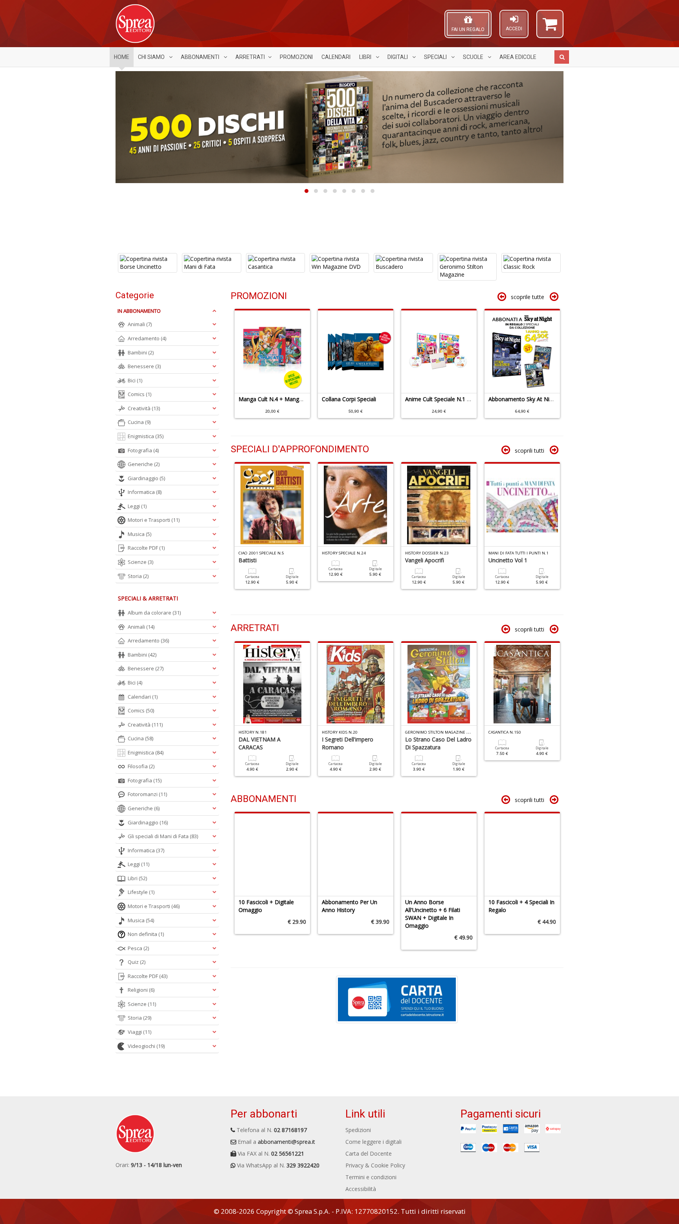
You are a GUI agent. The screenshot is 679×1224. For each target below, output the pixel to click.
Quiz (136, 961)
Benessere (144, 366)
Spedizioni (358, 1130)
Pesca (138, 948)
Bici (135, 380)
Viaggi (139, 1031)
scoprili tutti (529, 450)
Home (121, 57)
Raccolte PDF (146, 547)
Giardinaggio (146, 478)
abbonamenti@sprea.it (286, 1141)
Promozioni (296, 57)
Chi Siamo (152, 57)
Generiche (144, 464)
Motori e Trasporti (154, 519)
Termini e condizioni (370, 1177)
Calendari (336, 57)
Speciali (436, 57)
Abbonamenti (200, 57)
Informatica (144, 491)
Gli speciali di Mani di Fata (163, 836)
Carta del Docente (368, 1153)
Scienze (140, 561)
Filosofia (141, 766)
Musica (139, 534)
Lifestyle (141, 892)
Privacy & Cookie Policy (375, 1165)
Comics (139, 394)
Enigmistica (145, 436)
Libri (366, 57)
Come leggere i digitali (373, 1141)
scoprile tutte (527, 297)
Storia (138, 576)
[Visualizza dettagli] (147, 263)
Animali (140, 324)
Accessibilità (360, 1189)
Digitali (398, 57)
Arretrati (250, 57)
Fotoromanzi (147, 794)
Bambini (141, 352)
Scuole (473, 57)
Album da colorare (154, 612)
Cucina (139, 422)
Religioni (141, 989)
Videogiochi (146, 1046)
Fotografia (143, 450)
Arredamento (147, 338)
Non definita (146, 934)
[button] (549, 27)
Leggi (137, 506)
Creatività (144, 408)
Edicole (517, 57)
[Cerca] (561, 57)
